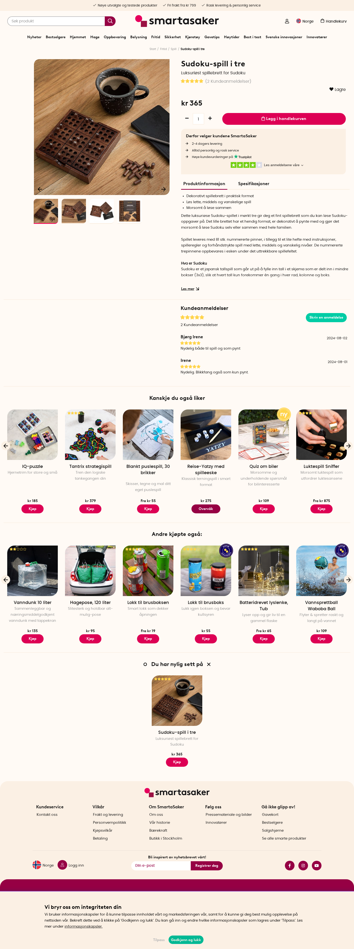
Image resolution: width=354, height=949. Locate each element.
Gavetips (212, 37)
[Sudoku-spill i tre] (177, 700)
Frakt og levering (108, 815)
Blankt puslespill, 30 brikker (148, 470)
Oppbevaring (115, 37)
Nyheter (34, 37)
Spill (174, 49)
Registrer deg (206, 865)
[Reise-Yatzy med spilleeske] (206, 434)
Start (153, 49)
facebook (288, 865)
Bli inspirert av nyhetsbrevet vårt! (177, 857)
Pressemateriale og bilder (229, 815)
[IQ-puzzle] (32, 434)
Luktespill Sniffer (321, 467)
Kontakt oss (47, 815)
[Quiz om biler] (263, 434)
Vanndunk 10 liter (33, 603)
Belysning (138, 37)
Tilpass (159, 940)
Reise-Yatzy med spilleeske (205, 470)
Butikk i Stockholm (165, 838)
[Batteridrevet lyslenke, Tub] (263, 571)
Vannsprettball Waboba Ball (321, 606)
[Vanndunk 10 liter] (32, 571)
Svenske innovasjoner (284, 37)
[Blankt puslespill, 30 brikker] (148, 434)
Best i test (252, 37)
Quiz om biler (263, 467)
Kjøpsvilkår (102, 830)
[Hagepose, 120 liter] (90, 571)
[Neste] (163, 189)
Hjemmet (78, 37)
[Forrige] (40, 189)
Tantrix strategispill (90, 467)
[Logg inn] (287, 21)
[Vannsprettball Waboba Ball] (321, 571)
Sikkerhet (172, 37)
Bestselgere (56, 37)
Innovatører (317, 37)
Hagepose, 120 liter (90, 603)
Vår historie (159, 822)
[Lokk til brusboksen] (148, 571)
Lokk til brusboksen (148, 603)
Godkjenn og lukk (186, 940)
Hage (94, 37)
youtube (314, 865)
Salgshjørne (273, 830)
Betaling (100, 838)
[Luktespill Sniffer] (321, 434)
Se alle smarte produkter (284, 838)
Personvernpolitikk (109, 822)
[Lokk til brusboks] (206, 571)
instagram (301, 865)
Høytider (231, 37)
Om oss (156, 815)
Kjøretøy (192, 37)
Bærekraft (158, 830)
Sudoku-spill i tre (177, 732)
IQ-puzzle (32, 467)
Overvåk (206, 509)
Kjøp (148, 509)
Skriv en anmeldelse (326, 317)
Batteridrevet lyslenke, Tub (264, 606)
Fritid (155, 37)
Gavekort (270, 815)
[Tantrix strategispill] (90, 434)
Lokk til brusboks (206, 603)
